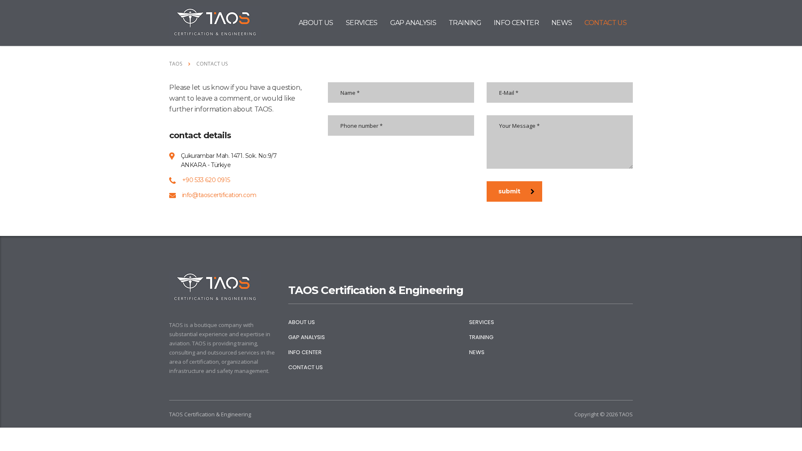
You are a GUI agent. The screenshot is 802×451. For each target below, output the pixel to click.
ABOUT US (316, 23)
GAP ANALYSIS (413, 23)
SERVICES (362, 23)
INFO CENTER (516, 23)
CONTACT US (605, 23)
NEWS (561, 23)
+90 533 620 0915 (206, 180)
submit (509, 191)
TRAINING (465, 23)
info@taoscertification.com (219, 195)
